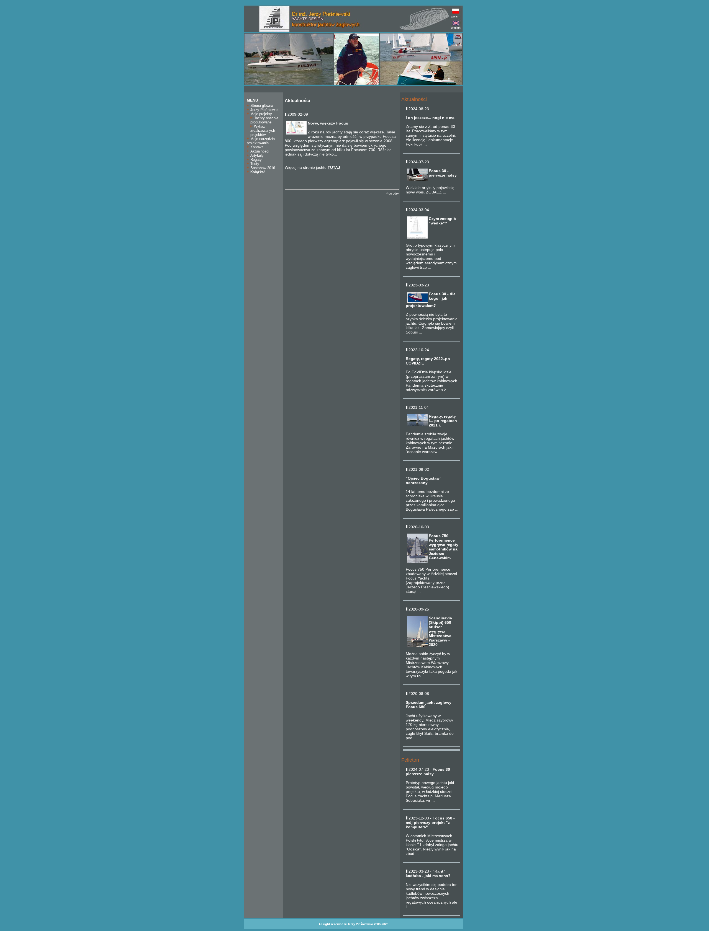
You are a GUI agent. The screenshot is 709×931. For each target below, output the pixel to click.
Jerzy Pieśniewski (264, 110)
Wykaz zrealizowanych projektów (262, 130)
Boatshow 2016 (262, 168)
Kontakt (256, 147)
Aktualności (259, 151)
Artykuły (256, 155)
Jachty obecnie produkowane (264, 120)
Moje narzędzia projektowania (261, 141)
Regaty (255, 159)
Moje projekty (260, 114)
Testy (254, 164)
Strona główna (261, 106)
